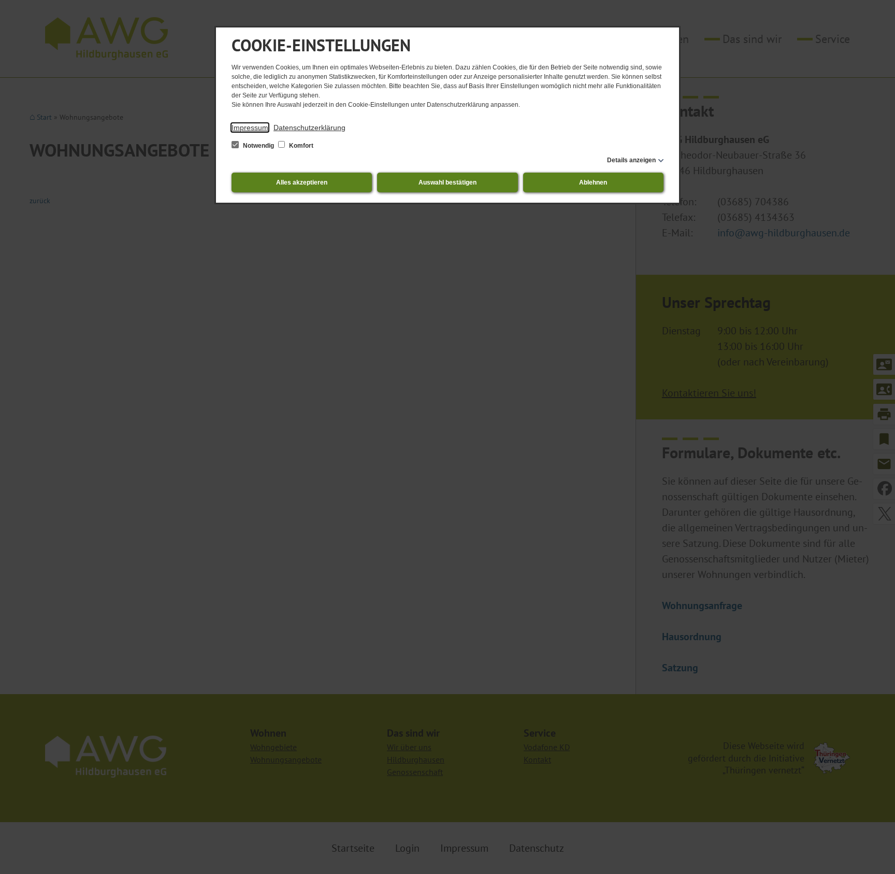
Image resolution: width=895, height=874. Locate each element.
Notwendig (258, 145)
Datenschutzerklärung (309, 127)
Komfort (300, 145)
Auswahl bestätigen (447, 182)
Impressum (250, 127)
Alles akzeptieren (301, 182)
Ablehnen (593, 182)
